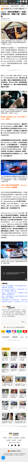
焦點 (10, 3)
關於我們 (14, 440)
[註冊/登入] (26, 1)
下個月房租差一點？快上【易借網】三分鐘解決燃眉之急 (22, 359)
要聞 (17, 3)
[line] (15, 445)
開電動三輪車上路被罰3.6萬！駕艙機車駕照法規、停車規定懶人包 (5, 408)
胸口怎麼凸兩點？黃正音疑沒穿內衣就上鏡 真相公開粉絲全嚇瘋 (20, 422)
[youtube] (18, 445)
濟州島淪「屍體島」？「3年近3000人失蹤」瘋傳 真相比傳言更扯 (14, 407)
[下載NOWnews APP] (21, 1)
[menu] (27, 3)
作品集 (22, 321)
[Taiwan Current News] (18, 1)
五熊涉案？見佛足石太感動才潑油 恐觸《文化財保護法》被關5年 (22, 370)
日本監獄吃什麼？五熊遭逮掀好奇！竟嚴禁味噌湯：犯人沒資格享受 (7, 422)
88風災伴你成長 (15, 6)
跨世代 (22, 6)
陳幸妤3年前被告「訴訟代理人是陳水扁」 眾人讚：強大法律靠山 (22, 407)
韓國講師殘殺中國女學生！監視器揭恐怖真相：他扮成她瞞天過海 (5, 396)
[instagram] (12, 445)
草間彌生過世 (4, 3)
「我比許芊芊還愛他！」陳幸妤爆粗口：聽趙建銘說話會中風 (22, 396)
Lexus (21, 337)
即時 (14, 3)
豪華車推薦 (14, 337)
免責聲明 (10, 437)
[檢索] (23, 1)
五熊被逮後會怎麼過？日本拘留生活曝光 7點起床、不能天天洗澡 (14, 370)
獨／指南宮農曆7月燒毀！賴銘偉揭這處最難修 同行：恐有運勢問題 (14, 359)
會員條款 (9, 440)
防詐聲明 (5, 437)
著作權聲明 (22, 437)
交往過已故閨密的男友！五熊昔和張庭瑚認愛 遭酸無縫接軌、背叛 (14, 396)
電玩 (21, 3)
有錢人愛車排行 (5, 337)
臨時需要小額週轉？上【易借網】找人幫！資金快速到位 (5, 371)
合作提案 (19, 440)
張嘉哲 (4, 18)
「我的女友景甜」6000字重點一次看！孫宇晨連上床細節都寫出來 (5, 359)
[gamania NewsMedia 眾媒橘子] (14, 451)
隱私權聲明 (16, 437)
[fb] (8, 445)
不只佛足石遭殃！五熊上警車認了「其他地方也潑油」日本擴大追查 (7, 385)
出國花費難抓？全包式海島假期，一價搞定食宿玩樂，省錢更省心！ (20, 385)
